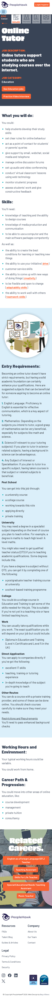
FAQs (4, 931)
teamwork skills (15, 296)
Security (6, 967)
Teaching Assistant (26, 869)
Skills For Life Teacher (26, 877)
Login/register (42, 4)
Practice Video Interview (16, 96)
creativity (29, 278)
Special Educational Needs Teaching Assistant (26, 886)
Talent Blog (7, 937)
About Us (32, 931)
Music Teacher (26, 895)
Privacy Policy (8, 956)
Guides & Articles (10, 942)
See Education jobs (13, 88)
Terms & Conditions (11, 961)
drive (45, 263)
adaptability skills (16, 287)
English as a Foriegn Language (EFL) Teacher (26, 860)
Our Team (32, 937)
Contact (32, 942)
